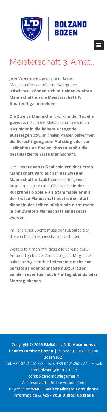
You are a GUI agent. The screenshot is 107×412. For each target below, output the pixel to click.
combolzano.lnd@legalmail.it (53, 376)
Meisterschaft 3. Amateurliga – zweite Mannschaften (54, 62)
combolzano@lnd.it (47, 369)
